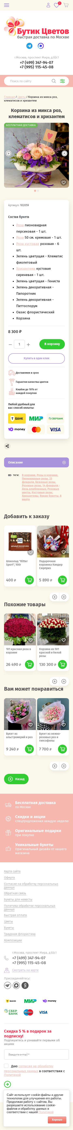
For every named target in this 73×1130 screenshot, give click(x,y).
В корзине (28, 475)
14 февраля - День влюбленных (41, 487)
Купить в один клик (36, 358)
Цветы (21, 96)
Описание (15, 462)
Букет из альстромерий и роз (19, 735)
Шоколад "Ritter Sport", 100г (17, 563)
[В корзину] (29, 580)
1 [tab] (35, 191)
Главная (9, 96)
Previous (8, 153)
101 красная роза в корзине (18, 650)
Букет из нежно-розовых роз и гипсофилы (50, 737)
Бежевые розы (45, 482)
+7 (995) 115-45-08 (37, 67)
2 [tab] (38, 191)
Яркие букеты (49, 496)
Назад (20, 779)
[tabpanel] (36, 155)
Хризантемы (30, 496)
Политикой (12, 1075)
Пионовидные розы (35, 478)
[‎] (29, 46)
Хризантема (25, 268)
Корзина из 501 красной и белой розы (50, 652)
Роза (20, 225)
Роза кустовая (27, 244)
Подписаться (7, 1084)
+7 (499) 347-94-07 (36, 62)
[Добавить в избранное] (63, 182)
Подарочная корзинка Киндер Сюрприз (50, 565)
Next (64, 153)
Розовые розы (31, 485)
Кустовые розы (42, 492)
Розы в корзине (47, 475)
